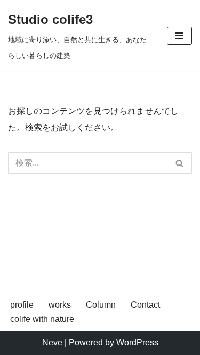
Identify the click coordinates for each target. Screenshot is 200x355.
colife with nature (42, 319)
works (60, 304)
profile (22, 304)
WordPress (137, 342)
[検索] (180, 163)
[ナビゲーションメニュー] (179, 36)
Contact (145, 304)
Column (101, 304)
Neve (52, 342)
